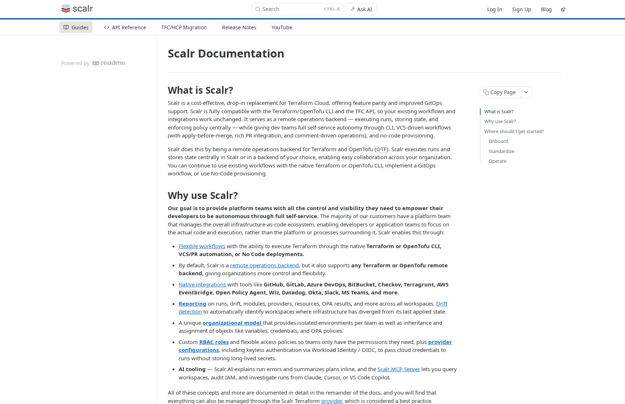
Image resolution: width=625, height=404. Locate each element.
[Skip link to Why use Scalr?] (163, 195)
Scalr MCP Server (399, 369)
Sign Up (521, 9)
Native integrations (202, 284)
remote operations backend (264, 265)
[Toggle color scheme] (563, 9)
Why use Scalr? (500, 121)
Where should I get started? (514, 131)
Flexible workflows (202, 246)
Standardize (501, 151)
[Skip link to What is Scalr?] (163, 90)
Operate (497, 161)
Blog (546, 9)
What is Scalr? (499, 111)
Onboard (498, 141)
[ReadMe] (109, 63)
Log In (494, 9)
